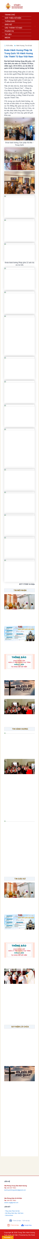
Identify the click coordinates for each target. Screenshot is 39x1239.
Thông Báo (10, 21)
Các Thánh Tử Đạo (13, 28)
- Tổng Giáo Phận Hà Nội (12, 1211)
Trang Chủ (10, 15)
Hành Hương (20, 45)
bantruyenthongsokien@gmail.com (15, 1190)
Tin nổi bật (28, 45)
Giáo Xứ (8, 24)
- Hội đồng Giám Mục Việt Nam (13, 1213)
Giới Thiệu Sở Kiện (13, 18)
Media (7, 38)
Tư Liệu (8, 34)
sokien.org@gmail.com (11, 1202)
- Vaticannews (8, 1215)
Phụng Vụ (9, 31)
